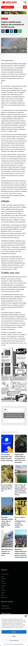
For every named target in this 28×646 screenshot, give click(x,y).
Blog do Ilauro (7, 7)
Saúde (2, 595)
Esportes (3, 585)
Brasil (2, 576)
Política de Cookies (8, 644)
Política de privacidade (18, 644)
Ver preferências (14, 640)
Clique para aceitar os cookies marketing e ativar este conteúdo (14, 415)
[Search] (25, 7)
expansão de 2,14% (12, 307)
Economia (3, 583)
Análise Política (5, 574)
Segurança (4, 597)
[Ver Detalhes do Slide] (14, 12)
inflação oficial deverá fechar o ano (12, 265)
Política (3, 592)
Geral (2, 588)
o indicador (8, 213)
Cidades (3, 578)
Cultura (3, 581)
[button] (25, 616)
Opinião (3, 590)
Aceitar (14, 632)
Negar (14, 636)
